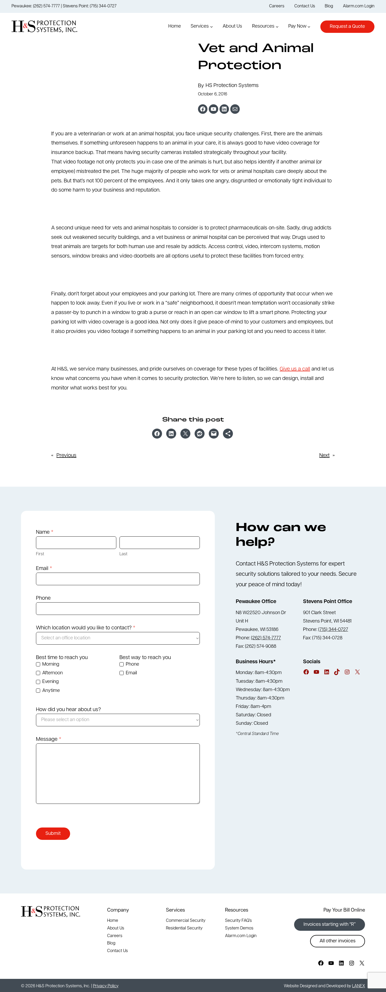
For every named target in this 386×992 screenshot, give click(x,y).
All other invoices (338, 941)
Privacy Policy (105, 986)
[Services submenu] (211, 26)
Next (324, 455)
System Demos (239, 928)
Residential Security (184, 928)
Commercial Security (185, 921)
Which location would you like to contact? (85, 628)
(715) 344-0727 (333, 630)
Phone (43, 598)
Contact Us (117, 951)
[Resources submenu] (277, 26)
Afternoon (52, 673)
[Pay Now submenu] (308, 26)
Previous (66, 455)
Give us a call (295, 369)
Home (112, 921)
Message (48, 739)
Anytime (50, 690)
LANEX (358, 986)
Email (44, 568)
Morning (50, 664)
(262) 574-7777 (266, 638)
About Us (115, 928)
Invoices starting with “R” (330, 924)
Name (45, 532)
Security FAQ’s (238, 921)
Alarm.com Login (241, 936)
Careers (114, 936)
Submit (53, 833)
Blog (111, 943)
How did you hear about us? (68, 709)
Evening (50, 682)
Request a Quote (347, 26)
